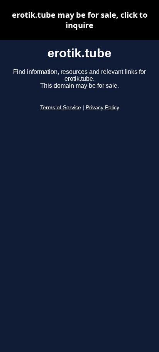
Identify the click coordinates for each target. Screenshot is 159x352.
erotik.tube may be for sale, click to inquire (79, 20)
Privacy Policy (102, 107)
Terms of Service (60, 107)
